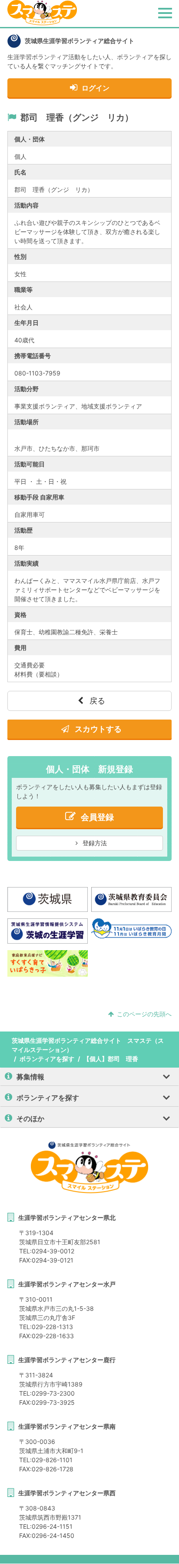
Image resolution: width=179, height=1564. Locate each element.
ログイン (95, 88)
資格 (20, 614)
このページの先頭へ (144, 1014)
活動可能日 (29, 464)
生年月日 (26, 322)
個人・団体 (29, 139)
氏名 (20, 172)
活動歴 (23, 530)
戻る (96, 700)
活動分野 (26, 388)
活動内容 (26, 205)
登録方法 (94, 843)
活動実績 (26, 563)
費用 (20, 647)
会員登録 (97, 817)
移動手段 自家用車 (39, 497)
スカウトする (97, 728)
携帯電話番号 (32, 355)
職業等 (23, 289)
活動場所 (26, 421)
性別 (20, 256)
